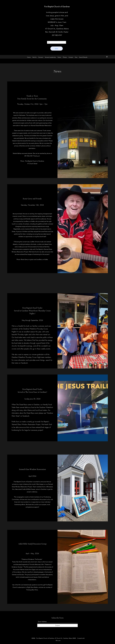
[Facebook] (107, 57)
